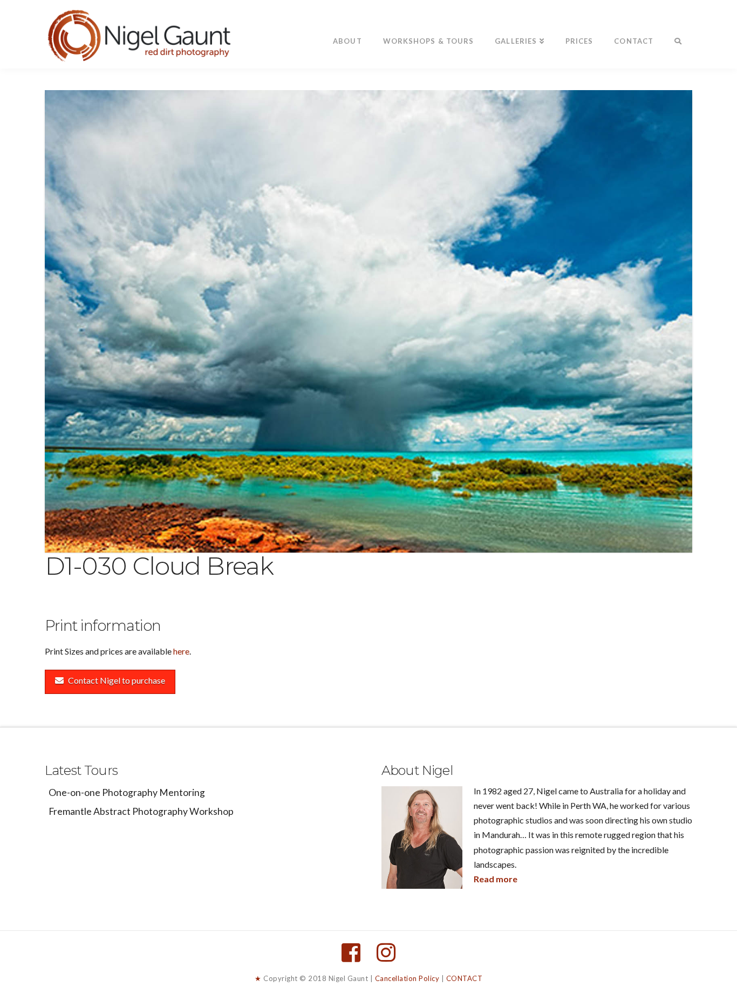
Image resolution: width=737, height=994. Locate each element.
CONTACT (464, 978)
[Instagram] (386, 952)
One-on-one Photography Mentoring (127, 792)
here (181, 651)
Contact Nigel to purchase (116, 680)
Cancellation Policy (407, 978)
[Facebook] (351, 952)
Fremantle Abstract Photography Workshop (141, 811)
